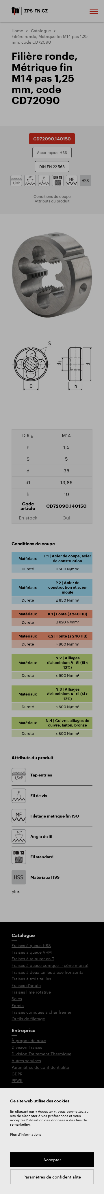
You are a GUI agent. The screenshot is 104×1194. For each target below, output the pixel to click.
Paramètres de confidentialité (52, 1176)
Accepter (52, 1159)
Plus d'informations (25, 1134)
